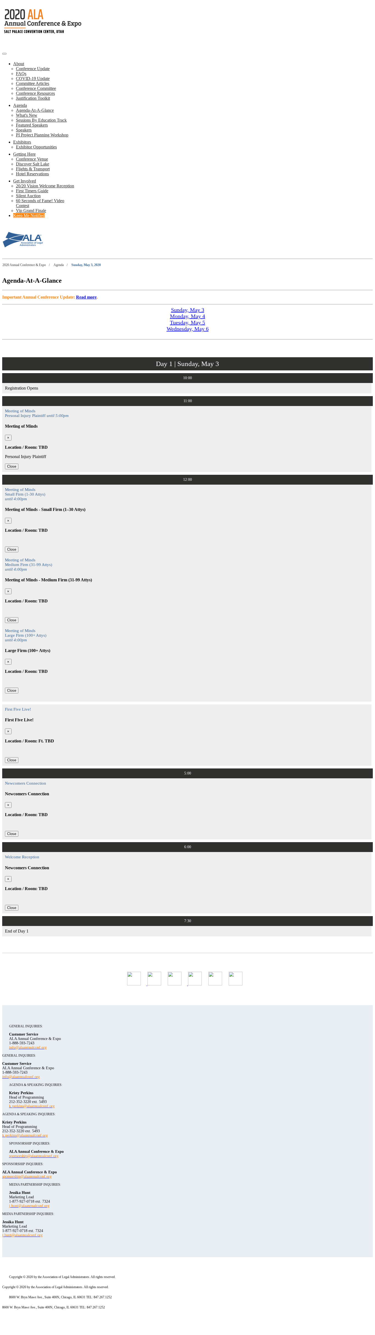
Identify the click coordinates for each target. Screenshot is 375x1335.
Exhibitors (22, 142)
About (18, 63)
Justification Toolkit (33, 98)
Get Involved (24, 181)
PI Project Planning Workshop (42, 135)
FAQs (21, 73)
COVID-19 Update (33, 78)
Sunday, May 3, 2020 (86, 265)
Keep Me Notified (29, 215)
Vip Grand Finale (31, 210)
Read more (86, 297)
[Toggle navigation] (4, 54)
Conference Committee (36, 88)
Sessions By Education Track (41, 120)
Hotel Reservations (32, 173)
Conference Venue (32, 159)
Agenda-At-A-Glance (35, 110)
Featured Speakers (32, 125)
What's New (26, 115)
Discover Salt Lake (32, 164)
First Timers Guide (32, 190)
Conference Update (33, 68)
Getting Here (24, 154)
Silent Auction (28, 195)
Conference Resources (35, 93)
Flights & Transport (33, 169)
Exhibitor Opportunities (36, 147)
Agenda (20, 105)
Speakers (24, 130)
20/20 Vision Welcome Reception (45, 186)
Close (11, 466)
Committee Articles (32, 83)
